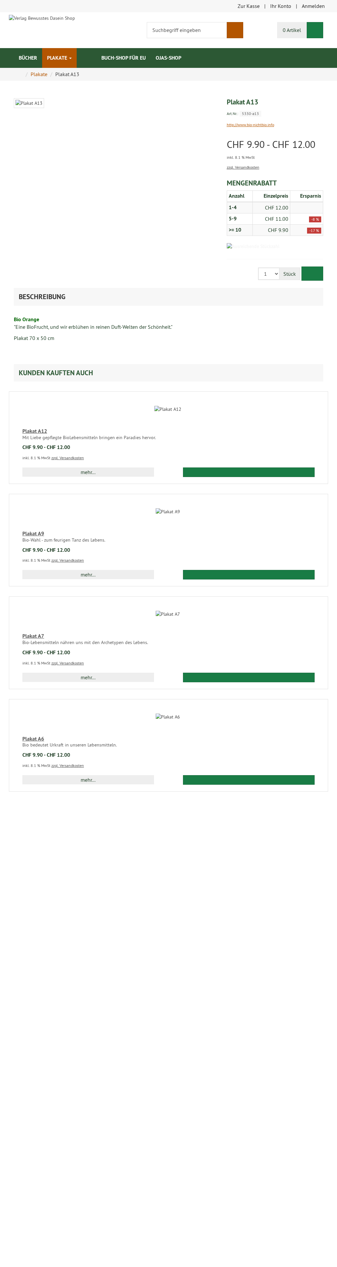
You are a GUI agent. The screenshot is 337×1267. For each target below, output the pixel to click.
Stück (289, 273)
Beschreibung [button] (42, 296)
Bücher (28, 57)
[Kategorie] (82, 54)
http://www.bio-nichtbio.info (250, 124)
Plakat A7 (33, 636)
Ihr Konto (280, 6)
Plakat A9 (33, 533)
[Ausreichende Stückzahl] (253, 246)
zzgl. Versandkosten (243, 167)
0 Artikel (292, 30)
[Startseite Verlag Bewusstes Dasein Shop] (42, 17)
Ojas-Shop (168, 57)
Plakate (57, 57)
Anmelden (313, 6)
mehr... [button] (88, 472)
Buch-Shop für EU (123, 57)
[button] (168, 372)
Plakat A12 (34, 431)
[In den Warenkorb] (312, 274)
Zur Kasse (249, 6)
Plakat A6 (33, 738)
